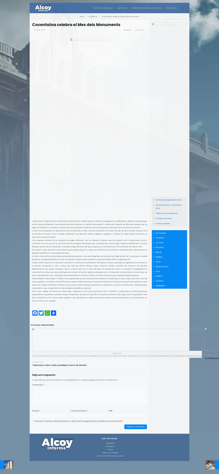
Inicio (82, 16)
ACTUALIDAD (161, 233)
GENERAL (159, 257)
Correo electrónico (79, 411)
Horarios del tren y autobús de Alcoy (168, 206)
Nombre (36, 411)
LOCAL (158, 262)
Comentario (38, 385)
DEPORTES (160, 247)
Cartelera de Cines (164, 218)
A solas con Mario (163, 223)
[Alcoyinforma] (43, 8)
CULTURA (159, 242)
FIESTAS (159, 252)
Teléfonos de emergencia (167, 213)
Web (110, 411)
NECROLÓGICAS (162, 266)
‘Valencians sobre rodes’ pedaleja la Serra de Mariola (59, 365)
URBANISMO (160, 285)
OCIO (158, 271)
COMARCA (93, 16)
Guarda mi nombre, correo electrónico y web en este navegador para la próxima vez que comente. (79, 421)
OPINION (159, 276)
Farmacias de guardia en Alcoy (169, 200)
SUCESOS (159, 281)
